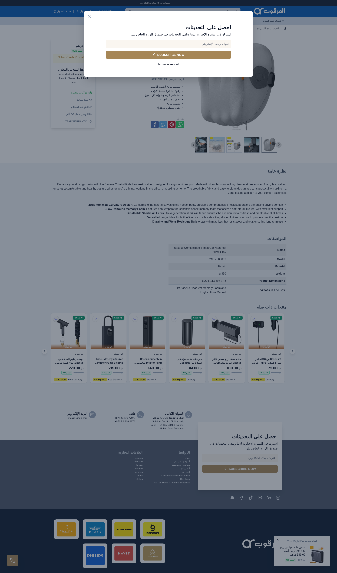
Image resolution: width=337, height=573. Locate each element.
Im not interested (168, 64)
